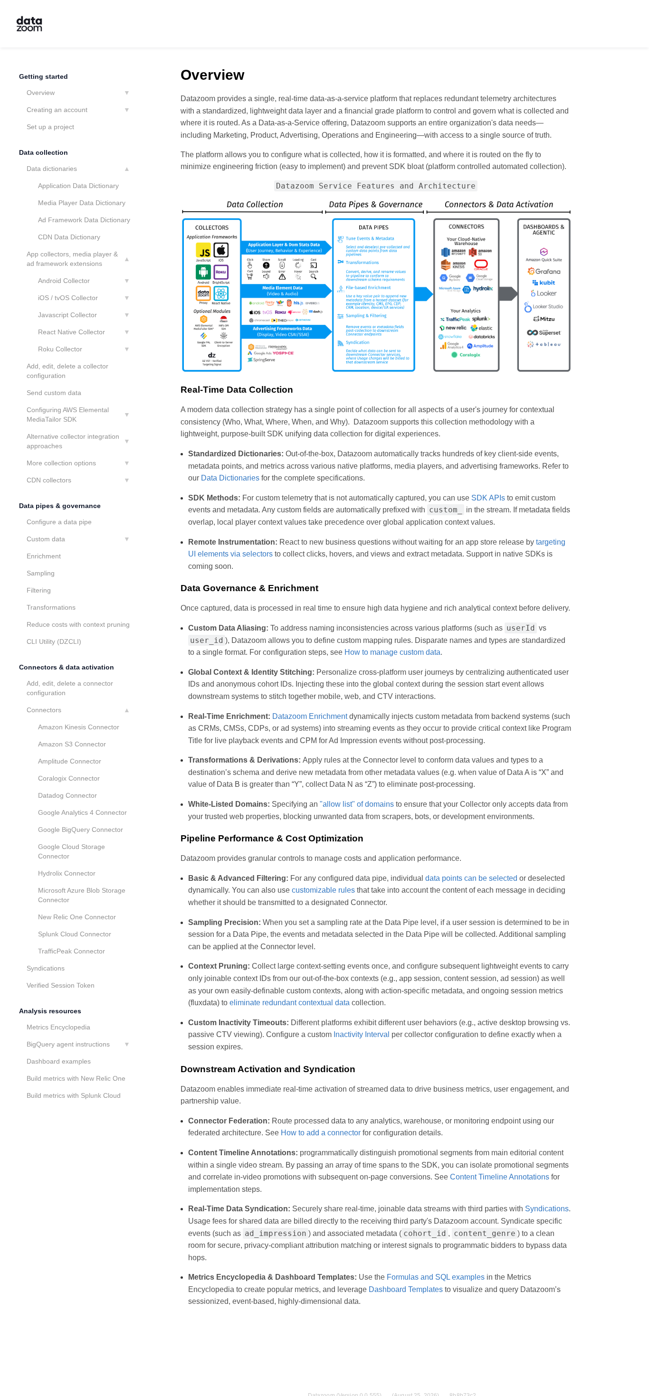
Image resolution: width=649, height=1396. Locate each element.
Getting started (43, 76)
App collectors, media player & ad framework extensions (72, 258)
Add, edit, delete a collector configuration (67, 370)
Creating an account (57, 109)
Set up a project (50, 127)
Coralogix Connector (69, 778)
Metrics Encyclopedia (58, 1027)
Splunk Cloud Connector (74, 934)
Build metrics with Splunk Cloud (74, 1095)
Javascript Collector (67, 315)
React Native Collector (71, 332)
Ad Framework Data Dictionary (84, 220)
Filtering (39, 590)
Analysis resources (50, 1011)
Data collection (43, 152)
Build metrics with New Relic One (76, 1078)
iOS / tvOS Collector (68, 298)
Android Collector (64, 280)
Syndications (46, 968)
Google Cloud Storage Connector (71, 851)
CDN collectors (49, 480)
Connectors (44, 710)
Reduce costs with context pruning (78, 624)
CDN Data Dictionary (69, 237)
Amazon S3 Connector (72, 744)
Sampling (41, 573)
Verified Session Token (61, 985)
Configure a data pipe (59, 522)
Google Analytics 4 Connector (82, 812)
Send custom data (54, 392)
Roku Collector (60, 349)
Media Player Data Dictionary (81, 203)
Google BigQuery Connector (80, 829)
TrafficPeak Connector (71, 951)
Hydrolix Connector (66, 873)
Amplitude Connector (69, 761)
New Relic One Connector (77, 917)
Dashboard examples (59, 1061)
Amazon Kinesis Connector (78, 727)
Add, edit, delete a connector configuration (70, 688)
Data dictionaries (52, 168)
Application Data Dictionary (78, 185)
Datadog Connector (67, 795)
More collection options (61, 463)
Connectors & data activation (66, 667)
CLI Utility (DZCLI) (54, 641)
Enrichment (44, 556)
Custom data (46, 539)
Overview (41, 92)
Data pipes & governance (60, 505)
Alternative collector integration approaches (73, 441)
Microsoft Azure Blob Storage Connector (81, 895)
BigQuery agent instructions (68, 1044)
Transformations (51, 607)
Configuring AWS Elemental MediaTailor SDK (68, 414)
